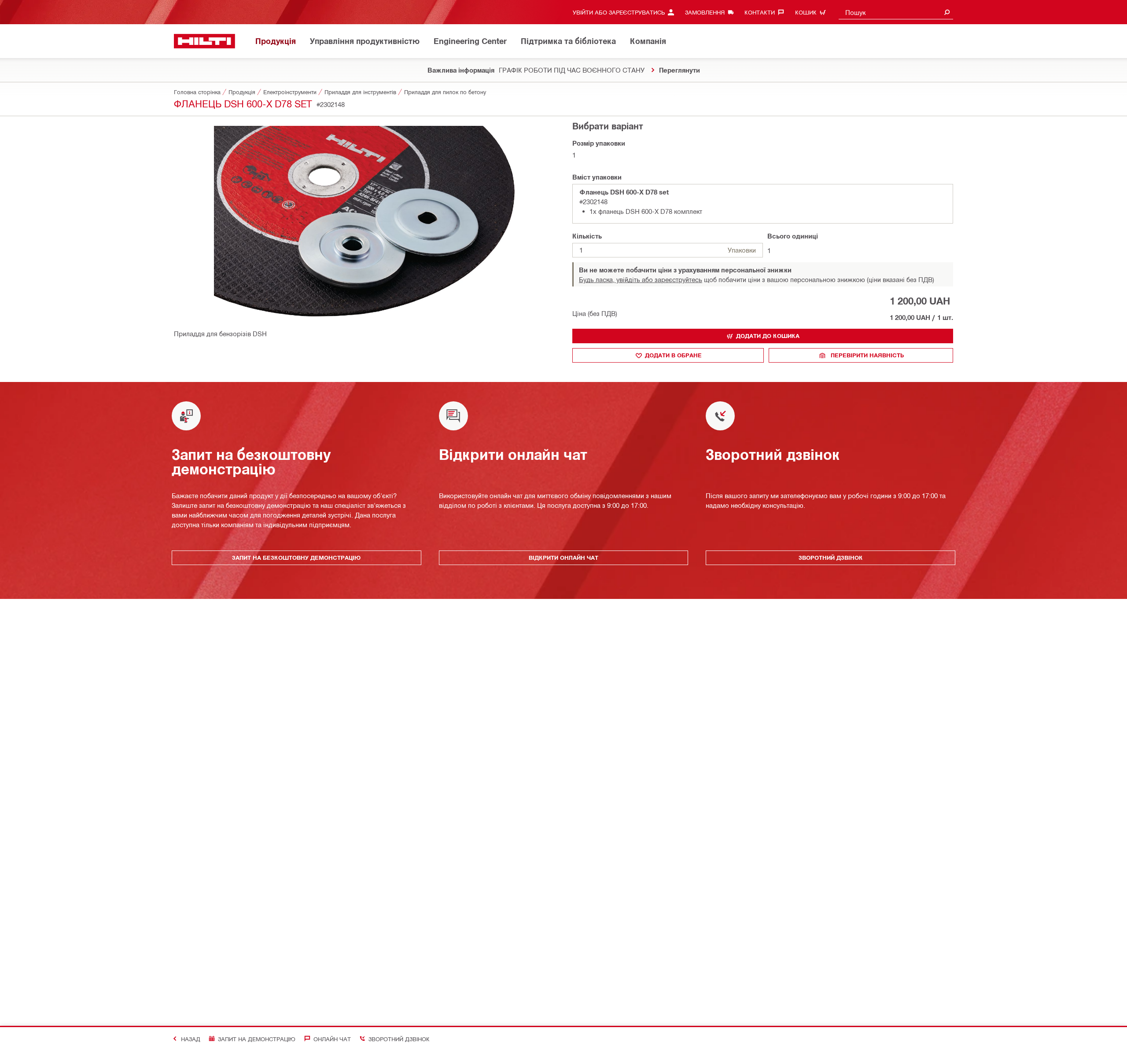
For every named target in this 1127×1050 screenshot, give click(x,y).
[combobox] (896, 12)
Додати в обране (673, 355)
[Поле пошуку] (947, 12)
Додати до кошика (767, 335)
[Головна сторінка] (204, 41)
